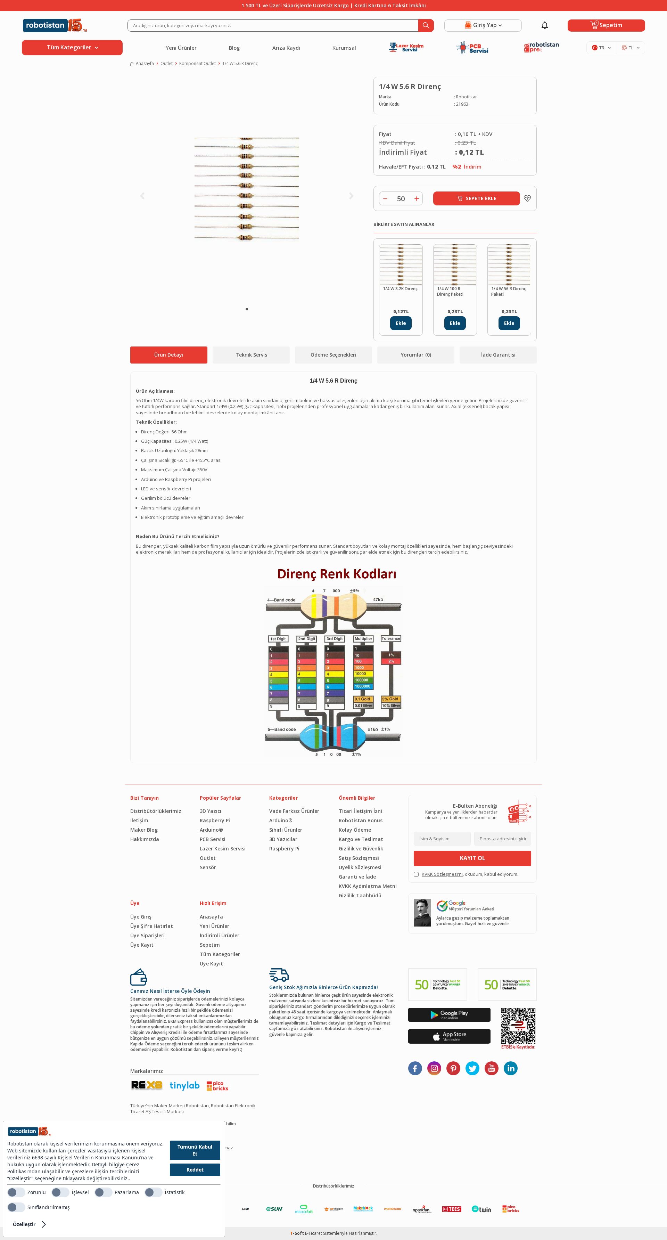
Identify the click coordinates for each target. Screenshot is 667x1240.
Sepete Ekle (481, 198)
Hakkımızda (144, 839)
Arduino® (211, 829)
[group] (246, 190)
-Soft (297, 1233)
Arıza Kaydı (286, 47)
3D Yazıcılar (283, 839)
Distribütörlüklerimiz (155, 811)
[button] (247, 309)
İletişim (139, 820)
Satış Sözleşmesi (359, 858)
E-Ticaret (313, 1233)
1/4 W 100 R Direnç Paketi (450, 291)
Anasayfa (145, 63)
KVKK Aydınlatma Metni (368, 886)
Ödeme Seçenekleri (333, 354)
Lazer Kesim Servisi (223, 848)
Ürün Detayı (168, 354)
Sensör (208, 867)
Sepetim (210, 944)
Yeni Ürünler (181, 47)
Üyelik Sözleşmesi (360, 867)
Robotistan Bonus (360, 820)
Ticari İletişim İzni (360, 811)
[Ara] (426, 25)
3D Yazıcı (210, 811)
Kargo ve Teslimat (361, 839)
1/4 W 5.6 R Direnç (240, 63)
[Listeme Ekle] (525, 198)
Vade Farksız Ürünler (294, 811)
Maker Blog (144, 829)
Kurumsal (344, 47)
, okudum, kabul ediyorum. (470, 874)
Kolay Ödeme (355, 829)
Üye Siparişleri (147, 935)
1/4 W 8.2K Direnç (400, 289)
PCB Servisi (212, 839)
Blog (234, 47)
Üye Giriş (140, 916)
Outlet (166, 63)
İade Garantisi (498, 354)
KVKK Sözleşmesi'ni (442, 874)
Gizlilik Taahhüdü (360, 895)
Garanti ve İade (357, 876)
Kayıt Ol (472, 858)
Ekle (401, 323)
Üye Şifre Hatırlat (151, 926)
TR (601, 47)
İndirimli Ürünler (219, 935)
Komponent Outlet (197, 63)
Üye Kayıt (142, 944)
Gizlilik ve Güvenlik (361, 848)
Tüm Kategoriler (220, 954)
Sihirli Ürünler (285, 829)
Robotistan (467, 97)
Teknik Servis (251, 354)
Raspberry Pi (215, 820)
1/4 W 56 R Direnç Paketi (508, 291)
